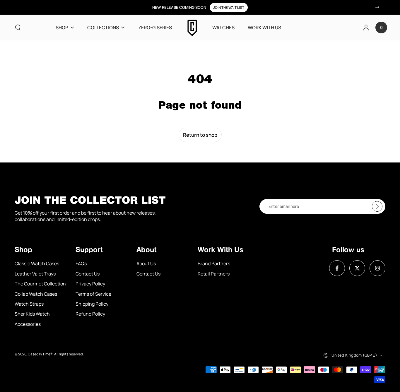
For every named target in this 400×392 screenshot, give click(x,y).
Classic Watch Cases (37, 263)
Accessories (28, 324)
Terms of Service (93, 294)
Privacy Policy (90, 283)
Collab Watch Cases (36, 294)
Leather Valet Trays (35, 274)
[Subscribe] (378, 206)
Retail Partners (214, 274)
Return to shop (200, 134)
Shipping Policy (92, 304)
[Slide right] (377, 7)
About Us (146, 263)
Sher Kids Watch (32, 314)
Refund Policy (90, 314)
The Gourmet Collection (40, 283)
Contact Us (88, 274)
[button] (17, 27)
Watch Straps (29, 304)
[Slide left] (22, 7)
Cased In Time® (40, 354)
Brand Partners (214, 263)
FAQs (81, 263)
